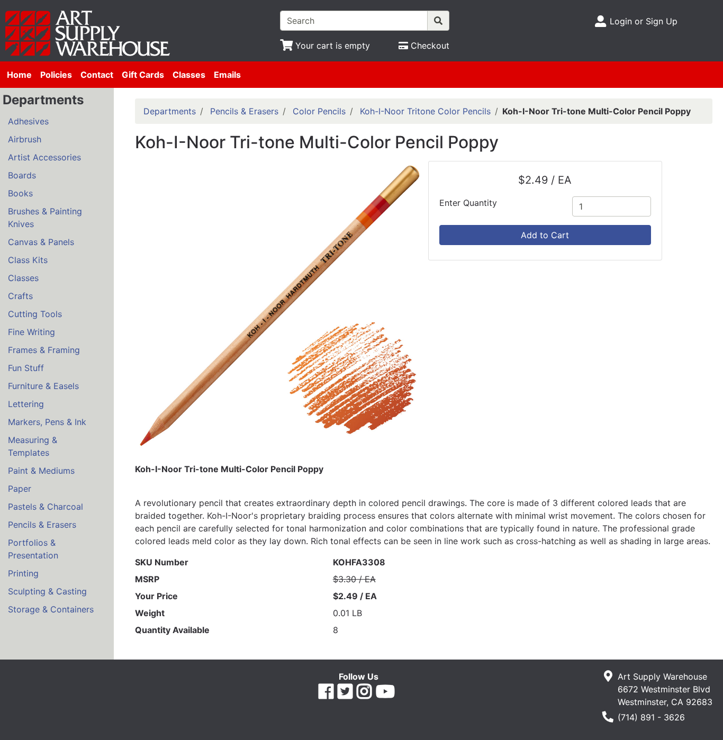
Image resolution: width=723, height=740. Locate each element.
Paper (19, 488)
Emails (227, 74)
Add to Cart (545, 235)
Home (19, 74)
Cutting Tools (35, 314)
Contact (96, 74)
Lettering (26, 404)
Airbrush (24, 139)
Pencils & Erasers (42, 524)
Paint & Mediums (41, 470)
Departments (169, 111)
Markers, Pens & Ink (47, 422)
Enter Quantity (468, 202)
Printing (23, 573)
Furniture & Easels (43, 386)
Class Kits (28, 260)
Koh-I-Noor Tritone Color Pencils (425, 111)
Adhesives (28, 121)
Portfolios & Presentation (33, 549)
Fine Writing (31, 332)
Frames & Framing (44, 350)
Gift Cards (143, 74)
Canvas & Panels (41, 242)
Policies (56, 74)
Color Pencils (319, 111)
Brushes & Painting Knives (45, 217)
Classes (189, 74)
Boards (22, 175)
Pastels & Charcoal (45, 506)
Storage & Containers (51, 609)
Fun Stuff (26, 368)
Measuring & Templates (32, 446)
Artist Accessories (44, 157)
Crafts (20, 296)
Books (20, 193)
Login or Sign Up (643, 21)
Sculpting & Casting (47, 591)
